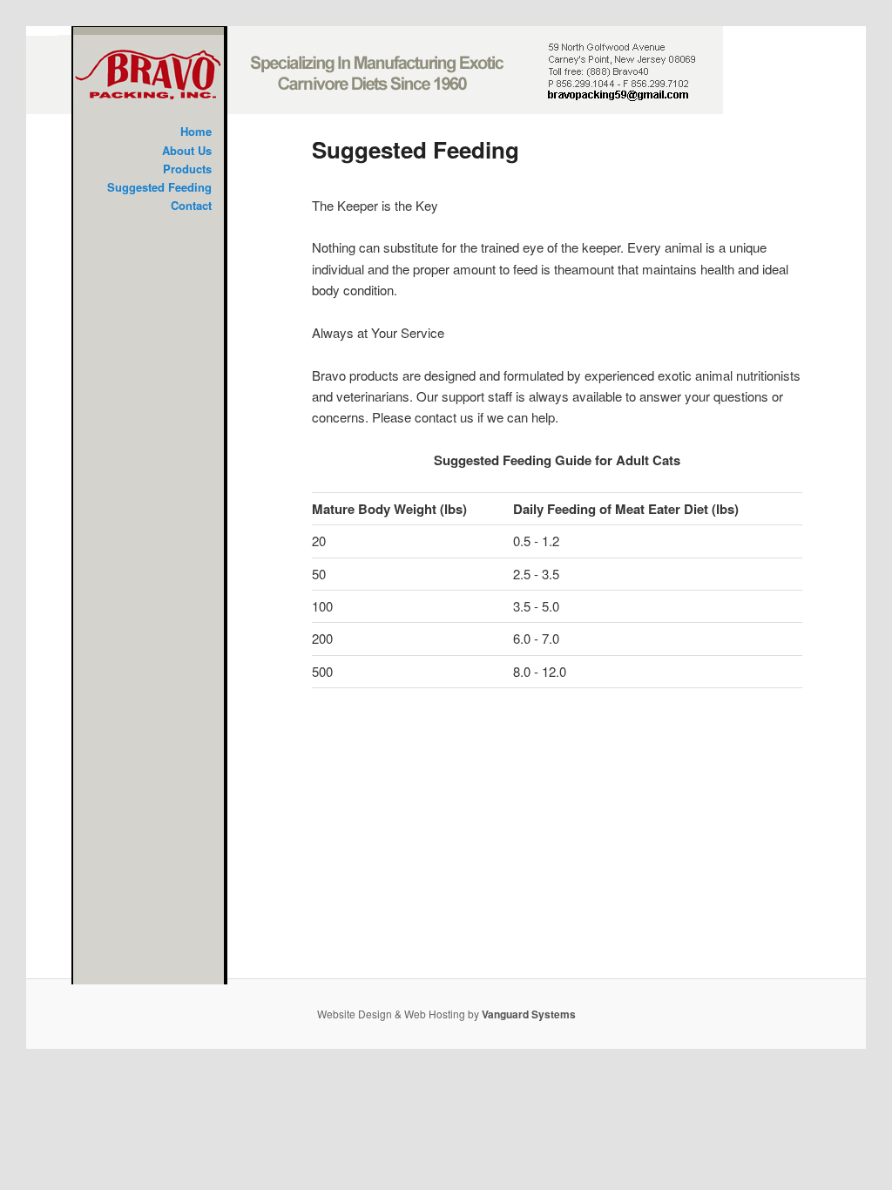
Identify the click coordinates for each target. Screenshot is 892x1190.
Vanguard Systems (529, 1014)
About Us (187, 150)
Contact (191, 205)
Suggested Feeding (159, 187)
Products (187, 168)
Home (196, 131)
